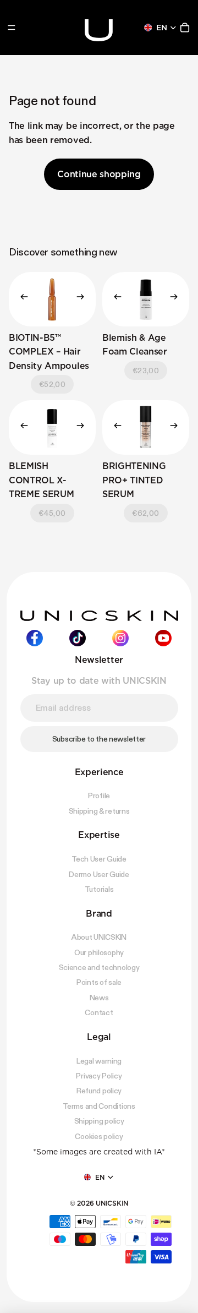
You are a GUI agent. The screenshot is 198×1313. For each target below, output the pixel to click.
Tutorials (99, 889)
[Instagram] (120, 638)
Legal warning (99, 1060)
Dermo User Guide (99, 874)
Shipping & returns (99, 811)
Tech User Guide (99, 859)
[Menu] (11, 27)
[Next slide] (84, 299)
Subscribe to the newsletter (99, 739)
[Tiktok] (77, 638)
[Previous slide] (21, 299)
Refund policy (99, 1090)
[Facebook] (34, 638)
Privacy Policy (99, 1076)
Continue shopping (99, 174)
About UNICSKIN (99, 937)
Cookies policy (99, 1136)
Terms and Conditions (99, 1106)
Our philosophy (99, 952)
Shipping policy (99, 1121)
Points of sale (99, 982)
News (99, 997)
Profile (99, 795)
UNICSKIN (112, 1203)
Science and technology (99, 967)
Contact (99, 1012)
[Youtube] (163, 638)
